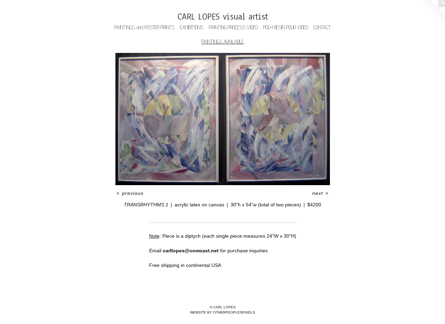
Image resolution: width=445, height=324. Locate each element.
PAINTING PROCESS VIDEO (233, 27)
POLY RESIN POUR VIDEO (285, 27)
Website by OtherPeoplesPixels (222, 312)
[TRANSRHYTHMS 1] (222, 119)
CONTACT (322, 27)
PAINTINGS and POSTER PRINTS (144, 27)
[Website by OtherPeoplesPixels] (431, 14)
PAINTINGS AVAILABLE (223, 41)
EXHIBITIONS (191, 27)
